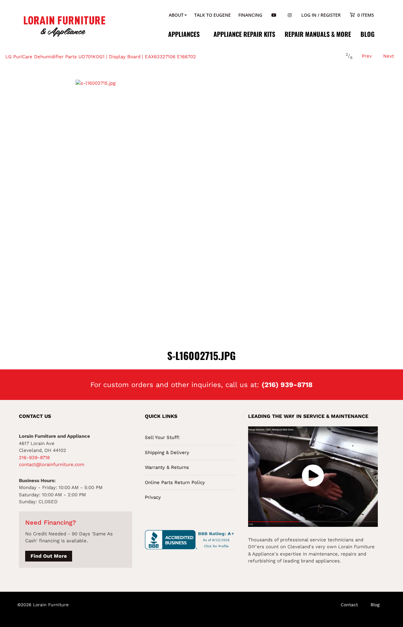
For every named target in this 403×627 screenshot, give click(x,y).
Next (388, 56)
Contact (349, 604)
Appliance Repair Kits (244, 34)
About (176, 15)
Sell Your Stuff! (162, 437)
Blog (367, 34)
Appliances (184, 34)
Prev (367, 56)
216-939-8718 (34, 457)
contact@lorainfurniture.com (51, 464)
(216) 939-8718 (287, 385)
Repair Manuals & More (318, 34)
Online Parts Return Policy (175, 482)
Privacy (153, 497)
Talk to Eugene (212, 15)
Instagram (289, 15)
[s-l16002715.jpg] (201, 206)
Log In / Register (321, 15)
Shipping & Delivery (167, 452)
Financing (250, 15)
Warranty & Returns (167, 467)
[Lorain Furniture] (64, 26)
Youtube (274, 15)
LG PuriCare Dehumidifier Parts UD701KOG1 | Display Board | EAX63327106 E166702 (100, 57)
